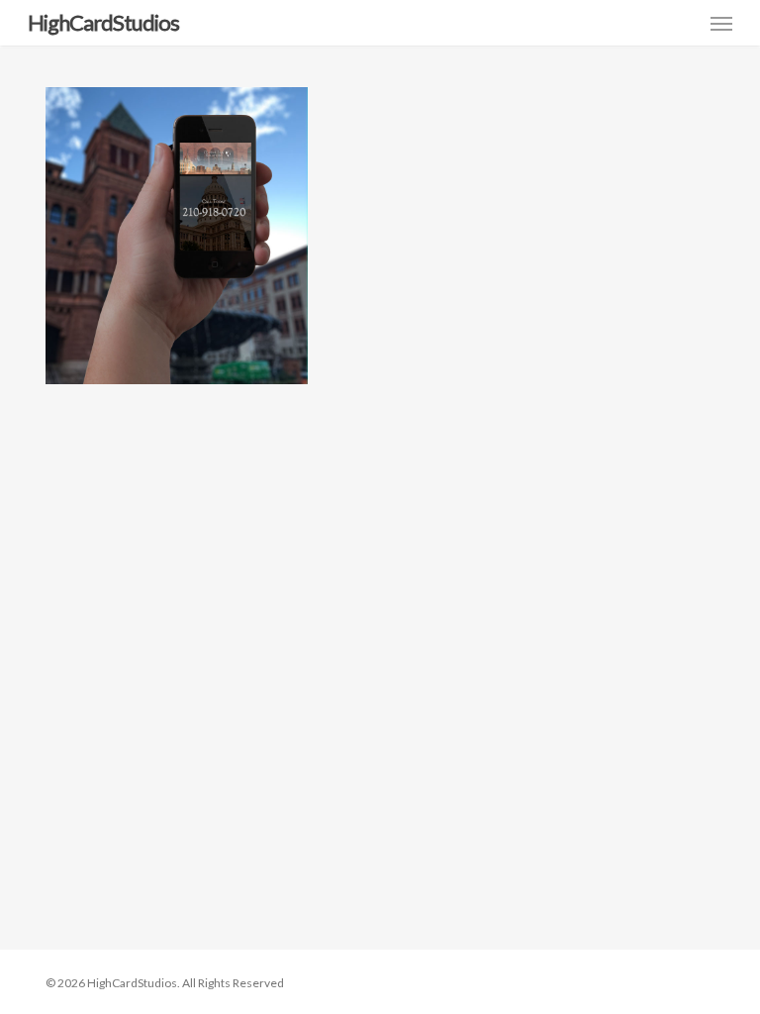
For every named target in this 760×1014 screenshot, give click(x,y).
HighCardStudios (103, 23)
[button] (721, 23)
